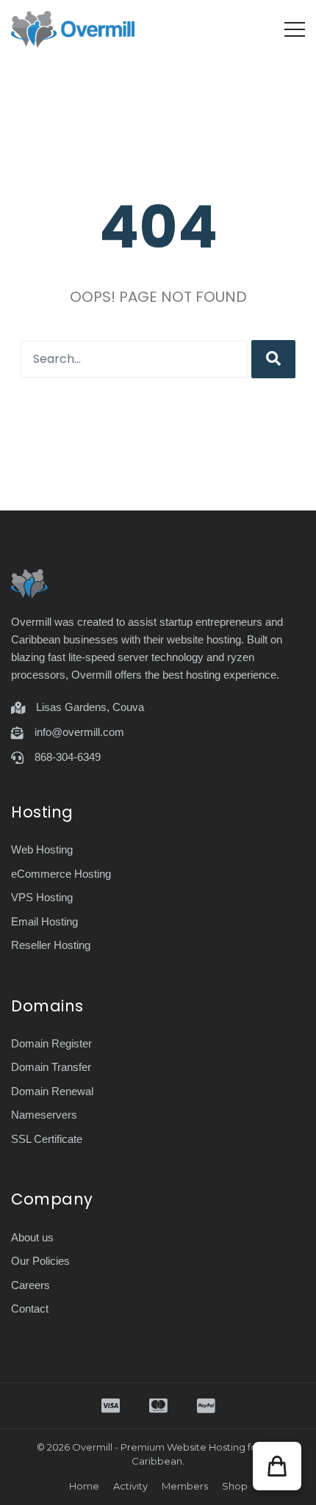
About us (32, 1237)
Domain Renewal (52, 1091)
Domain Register (51, 1043)
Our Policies (40, 1261)
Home (84, 1486)
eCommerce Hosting (61, 873)
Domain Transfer (51, 1067)
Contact (30, 1308)
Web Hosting (42, 849)
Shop (235, 1486)
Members (185, 1486)
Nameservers (44, 1114)
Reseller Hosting (50, 945)
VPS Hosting (42, 897)
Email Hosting (44, 921)
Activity (130, 1486)
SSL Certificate (46, 1139)
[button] (277, 1466)
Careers (30, 1285)
